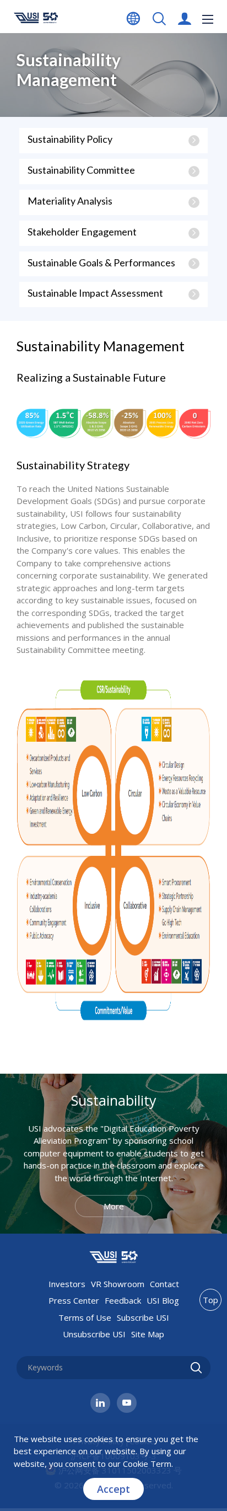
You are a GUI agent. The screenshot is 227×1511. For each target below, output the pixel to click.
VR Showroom (117, 1283)
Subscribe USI (143, 1317)
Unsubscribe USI (94, 1333)
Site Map (147, 1333)
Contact (164, 1283)
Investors (66, 1283)
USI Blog (163, 1300)
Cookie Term (147, 1463)
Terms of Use (84, 1317)
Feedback (123, 1300)
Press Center (73, 1300)
